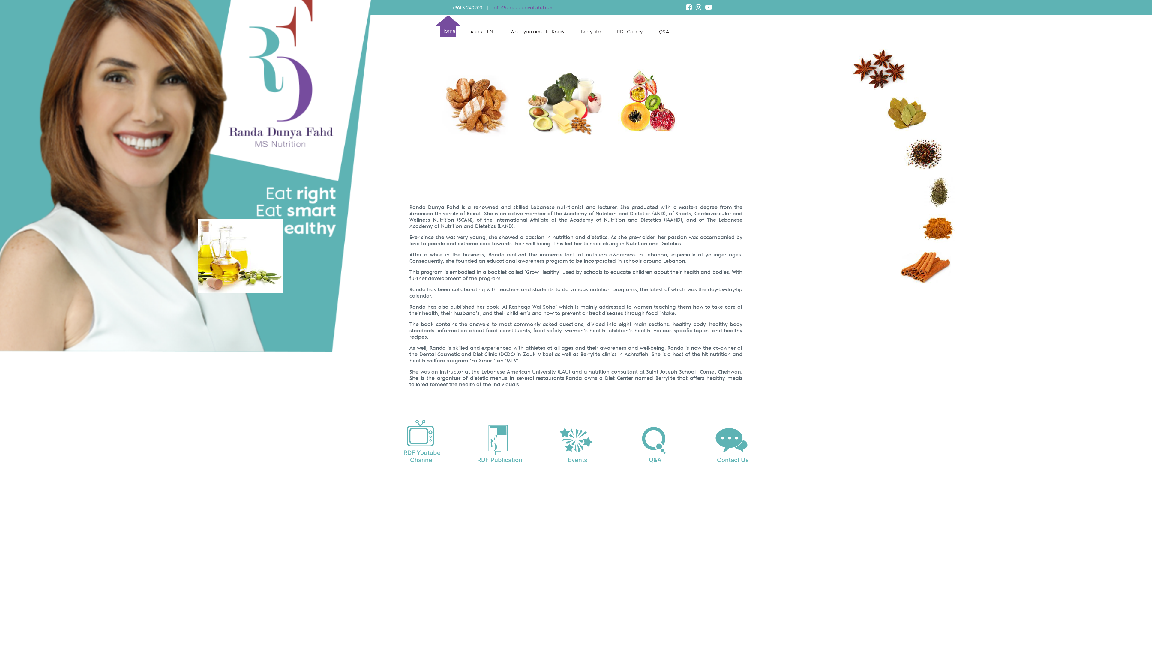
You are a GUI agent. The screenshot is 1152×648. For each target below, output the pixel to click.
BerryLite (591, 31)
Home (448, 31)
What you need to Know (538, 31)
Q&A (664, 31)
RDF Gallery (630, 31)
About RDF (482, 31)
